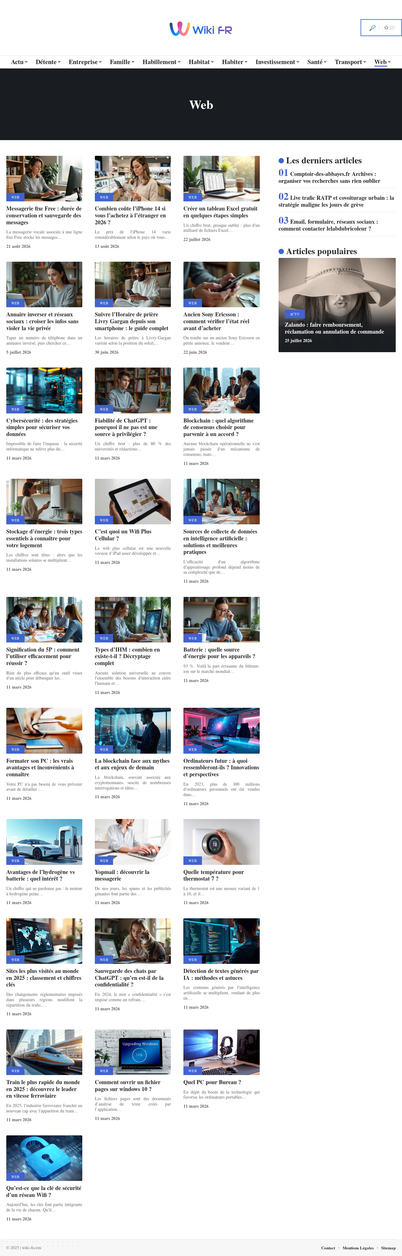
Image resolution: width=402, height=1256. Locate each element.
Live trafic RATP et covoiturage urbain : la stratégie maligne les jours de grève (336, 201)
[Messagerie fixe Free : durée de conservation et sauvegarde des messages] (44, 178)
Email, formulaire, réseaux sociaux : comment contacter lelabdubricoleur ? (328, 224)
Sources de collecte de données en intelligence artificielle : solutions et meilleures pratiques (220, 541)
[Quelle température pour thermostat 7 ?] (221, 842)
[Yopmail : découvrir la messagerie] (133, 842)
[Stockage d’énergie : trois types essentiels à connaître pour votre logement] (44, 501)
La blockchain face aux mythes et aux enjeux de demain (132, 764)
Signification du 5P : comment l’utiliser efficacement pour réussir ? (42, 656)
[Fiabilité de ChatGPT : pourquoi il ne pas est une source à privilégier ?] (133, 390)
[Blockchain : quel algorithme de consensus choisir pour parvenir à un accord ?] (221, 390)
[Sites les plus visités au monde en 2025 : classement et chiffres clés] (44, 941)
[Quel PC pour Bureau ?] (221, 1052)
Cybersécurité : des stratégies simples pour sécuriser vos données (42, 427)
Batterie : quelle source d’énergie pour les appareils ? (219, 652)
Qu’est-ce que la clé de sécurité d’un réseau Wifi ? (43, 1191)
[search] (372, 27)
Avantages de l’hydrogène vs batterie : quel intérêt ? (40, 875)
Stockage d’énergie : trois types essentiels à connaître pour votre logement (44, 538)
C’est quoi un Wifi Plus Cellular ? (123, 534)
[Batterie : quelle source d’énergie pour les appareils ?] (221, 619)
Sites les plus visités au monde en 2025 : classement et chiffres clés (43, 977)
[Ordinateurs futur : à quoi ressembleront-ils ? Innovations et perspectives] (221, 730)
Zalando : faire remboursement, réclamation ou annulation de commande (334, 328)
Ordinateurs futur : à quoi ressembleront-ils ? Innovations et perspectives (221, 767)
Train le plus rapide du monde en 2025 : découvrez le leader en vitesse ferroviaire (43, 1089)
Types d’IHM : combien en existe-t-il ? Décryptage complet (127, 656)
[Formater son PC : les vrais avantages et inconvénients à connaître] (44, 730)
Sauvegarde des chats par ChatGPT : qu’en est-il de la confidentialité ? (129, 977)
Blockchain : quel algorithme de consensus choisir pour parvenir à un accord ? (218, 427)
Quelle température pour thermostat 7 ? (213, 875)
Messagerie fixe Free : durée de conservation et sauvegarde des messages (44, 215)
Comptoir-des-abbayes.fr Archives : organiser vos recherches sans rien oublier (329, 177)
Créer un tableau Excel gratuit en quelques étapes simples (220, 211)
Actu (295, 314)
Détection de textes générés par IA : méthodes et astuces (221, 974)
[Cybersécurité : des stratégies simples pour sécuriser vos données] (44, 390)
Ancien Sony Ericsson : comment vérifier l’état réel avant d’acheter (216, 321)
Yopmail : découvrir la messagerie (122, 875)
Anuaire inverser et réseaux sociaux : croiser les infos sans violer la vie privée (42, 321)
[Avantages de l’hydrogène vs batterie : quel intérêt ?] (44, 842)
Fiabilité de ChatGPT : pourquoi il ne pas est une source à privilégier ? (126, 427)
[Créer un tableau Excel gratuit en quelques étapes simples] (221, 178)
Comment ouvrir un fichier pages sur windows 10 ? (127, 1085)
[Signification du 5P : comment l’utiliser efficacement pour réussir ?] (44, 619)
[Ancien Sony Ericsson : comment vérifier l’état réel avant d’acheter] (221, 284)
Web (15, 197)
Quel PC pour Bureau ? (212, 1082)
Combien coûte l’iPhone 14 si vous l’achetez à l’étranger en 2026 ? (130, 215)
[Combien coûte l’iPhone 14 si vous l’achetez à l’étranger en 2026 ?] (133, 178)
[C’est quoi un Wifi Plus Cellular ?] (133, 501)
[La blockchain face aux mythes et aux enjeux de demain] (133, 730)
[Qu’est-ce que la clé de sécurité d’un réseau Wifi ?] (44, 1158)
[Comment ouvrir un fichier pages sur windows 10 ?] (133, 1052)
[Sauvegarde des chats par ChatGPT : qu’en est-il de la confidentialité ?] (133, 941)
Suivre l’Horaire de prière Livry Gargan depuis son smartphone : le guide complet (131, 321)
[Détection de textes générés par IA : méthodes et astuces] (221, 941)
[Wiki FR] (201, 27)
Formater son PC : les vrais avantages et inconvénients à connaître (40, 767)
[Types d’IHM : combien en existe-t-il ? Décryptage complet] (133, 619)
